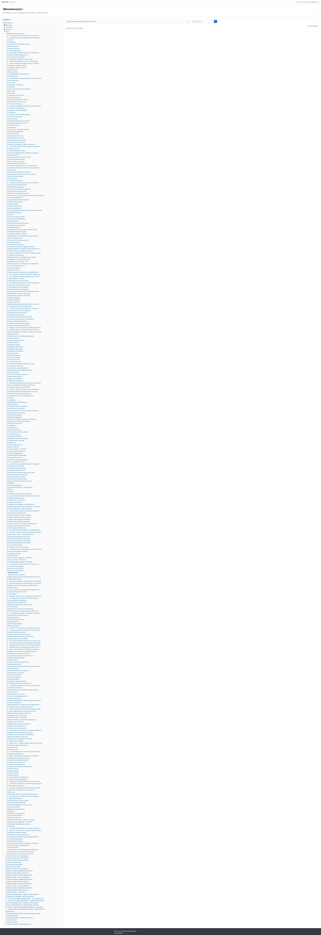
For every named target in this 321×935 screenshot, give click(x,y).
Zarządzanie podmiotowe (15, 349)
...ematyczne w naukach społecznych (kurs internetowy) (24, 581)
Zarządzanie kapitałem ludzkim (17, 65)
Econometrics (12, 127)
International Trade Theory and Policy (19, 157)
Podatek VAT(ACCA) (14, 300)
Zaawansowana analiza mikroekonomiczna (20, 609)
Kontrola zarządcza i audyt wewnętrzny (19, 494)
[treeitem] (32, 473)
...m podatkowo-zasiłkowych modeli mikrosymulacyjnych (25, 783)
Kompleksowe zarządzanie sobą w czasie (20, 59)
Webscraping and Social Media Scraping (20, 370)
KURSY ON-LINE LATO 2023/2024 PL (18, 869)
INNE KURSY (10, 911)
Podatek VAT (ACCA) (14, 298)
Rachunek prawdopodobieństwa (17, 55)
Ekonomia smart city (14, 97)
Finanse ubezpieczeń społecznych (18, 662)
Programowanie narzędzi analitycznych (19, 683)
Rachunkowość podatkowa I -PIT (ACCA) (20, 822)
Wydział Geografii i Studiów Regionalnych (19, 924)
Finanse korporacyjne (14, 702)
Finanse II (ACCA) (13, 447)
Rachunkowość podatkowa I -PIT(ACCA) (20, 557)
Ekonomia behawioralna (15, 238)
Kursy (15, 13)
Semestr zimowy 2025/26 (75, 28)
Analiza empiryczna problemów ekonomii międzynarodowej (25, 195)
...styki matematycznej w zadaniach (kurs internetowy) (24, 751)
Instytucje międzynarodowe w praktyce (19, 515)
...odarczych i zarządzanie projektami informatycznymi (24, 788)
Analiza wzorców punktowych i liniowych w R (21, 790)
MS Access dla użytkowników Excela (19, 325)
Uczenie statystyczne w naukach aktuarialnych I (22, 711)
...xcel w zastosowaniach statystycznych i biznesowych (24, 641)
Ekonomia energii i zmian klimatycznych (20, 306)
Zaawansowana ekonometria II (17, 163)
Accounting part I (13, 353)
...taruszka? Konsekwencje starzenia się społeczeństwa (24, 106)
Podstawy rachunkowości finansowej (19, 525)
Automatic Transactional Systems (18, 459)
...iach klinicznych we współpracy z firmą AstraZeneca (24, 530)
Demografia (11, 93)
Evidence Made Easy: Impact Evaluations (20, 508)
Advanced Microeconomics (16, 244)
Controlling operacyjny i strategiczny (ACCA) (21, 246)
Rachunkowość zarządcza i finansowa (19, 172)
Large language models (15, 677)
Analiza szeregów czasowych (16, 477)
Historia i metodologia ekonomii (17, 696)
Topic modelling (13, 606)
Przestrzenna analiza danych (16, 764)
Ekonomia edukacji (13, 626)
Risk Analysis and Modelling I (16, 219)
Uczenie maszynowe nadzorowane (18, 777)
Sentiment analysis (13, 679)
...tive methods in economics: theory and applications (24, 283)
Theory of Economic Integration (17, 779)
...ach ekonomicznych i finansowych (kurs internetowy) (24, 38)
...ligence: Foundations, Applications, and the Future (23, 756)
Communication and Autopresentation (19, 89)
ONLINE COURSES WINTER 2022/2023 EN (19, 883)
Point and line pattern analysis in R (18, 374)
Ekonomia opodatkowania (15, 131)
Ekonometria (12, 42)
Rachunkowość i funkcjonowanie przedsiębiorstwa (23, 585)
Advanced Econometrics (15, 379)
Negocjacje (11, 87)
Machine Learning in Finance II (17, 728)
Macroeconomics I (13, 372)
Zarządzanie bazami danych (16, 498)
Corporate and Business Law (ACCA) (19, 387)
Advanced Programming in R (16, 470)
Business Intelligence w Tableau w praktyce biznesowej (24, 332)
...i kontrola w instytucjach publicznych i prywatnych (23, 308)
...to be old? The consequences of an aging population (24, 628)
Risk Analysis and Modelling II (17, 528)
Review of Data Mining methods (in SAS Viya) (21, 385)
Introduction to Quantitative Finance (18, 44)
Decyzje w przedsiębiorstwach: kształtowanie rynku (23, 291)
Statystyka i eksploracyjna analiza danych (20, 604)
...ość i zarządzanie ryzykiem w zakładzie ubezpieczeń (24, 274)
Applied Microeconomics (15, 180)
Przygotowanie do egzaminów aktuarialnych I (21, 852)
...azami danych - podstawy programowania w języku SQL (25, 743)
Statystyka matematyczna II (16, 315)
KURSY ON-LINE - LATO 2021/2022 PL (18, 886)
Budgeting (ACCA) (13, 342)
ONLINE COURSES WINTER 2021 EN (17, 890)
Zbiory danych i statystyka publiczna (19, 129)
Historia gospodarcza (14, 208)
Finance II (11, 398)
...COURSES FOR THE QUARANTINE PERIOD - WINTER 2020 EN (25, 909)
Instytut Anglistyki (12, 922)
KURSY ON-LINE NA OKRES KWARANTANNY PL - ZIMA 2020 (25, 907)
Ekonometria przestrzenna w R (17, 191)
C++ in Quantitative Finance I (16, 266)
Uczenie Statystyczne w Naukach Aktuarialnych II (22, 523)
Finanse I (11, 214)
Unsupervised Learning (15, 116)
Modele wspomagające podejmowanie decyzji (21, 419)
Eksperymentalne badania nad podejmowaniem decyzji (24, 577)
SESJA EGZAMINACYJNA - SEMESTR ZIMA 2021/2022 (23, 894)
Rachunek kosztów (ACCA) (16, 466)
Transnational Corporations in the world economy (22, 165)
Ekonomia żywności (14, 48)
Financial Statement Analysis (16, 150)
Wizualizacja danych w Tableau (17, 234)
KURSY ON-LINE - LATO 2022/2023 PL (18, 877)
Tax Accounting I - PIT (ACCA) (17, 560)
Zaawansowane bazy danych (16, 500)
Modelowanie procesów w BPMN (18, 638)
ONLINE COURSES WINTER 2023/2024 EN (19, 875)
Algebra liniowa (12, 70)
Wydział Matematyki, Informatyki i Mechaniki (20, 918)
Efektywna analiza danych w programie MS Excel (22, 651)
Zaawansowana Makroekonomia (17, 321)
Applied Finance (13, 692)
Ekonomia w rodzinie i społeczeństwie (19, 189)
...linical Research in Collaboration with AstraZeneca (23, 796)
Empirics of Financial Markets (16, 802)
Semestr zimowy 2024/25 (15, 566)
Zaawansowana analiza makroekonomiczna (21, 636)
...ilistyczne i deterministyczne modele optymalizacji (23, 389)
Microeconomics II (13, 338)
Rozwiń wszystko (313, 26)
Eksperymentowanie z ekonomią (17, 736)
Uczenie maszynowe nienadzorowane (19, 634)
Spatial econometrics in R (15, 381)
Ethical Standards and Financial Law (18, 200)
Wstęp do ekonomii (13, 148)
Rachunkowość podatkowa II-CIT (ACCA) (20, 317)
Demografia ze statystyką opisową (18, 615)
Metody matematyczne (15, 50)
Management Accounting (15, 84)
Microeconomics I (13, 72)
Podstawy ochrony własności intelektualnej (21, 319)
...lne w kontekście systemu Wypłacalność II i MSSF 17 (24, 276)
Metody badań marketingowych (17, 402)
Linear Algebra (12, 594)
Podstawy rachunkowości (15, 722)
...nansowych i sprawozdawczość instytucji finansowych (24, 532)
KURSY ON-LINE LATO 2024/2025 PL (18, 858)
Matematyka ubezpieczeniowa (17, 513)
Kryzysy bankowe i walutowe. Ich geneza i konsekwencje (25, 210)
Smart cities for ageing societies (17, 551)
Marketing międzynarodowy (16, 159)
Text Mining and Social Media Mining (19, 114)
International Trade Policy (15, 366)
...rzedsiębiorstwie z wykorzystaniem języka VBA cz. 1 (24, 647)
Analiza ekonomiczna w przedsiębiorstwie (20, 396)
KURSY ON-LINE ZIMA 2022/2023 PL (18, 881)
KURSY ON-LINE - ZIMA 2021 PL (16, 892)
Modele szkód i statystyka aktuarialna (19, 519)
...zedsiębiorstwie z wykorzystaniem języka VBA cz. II (24, 329)
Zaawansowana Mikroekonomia (17, 185)
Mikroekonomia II (13, 334)
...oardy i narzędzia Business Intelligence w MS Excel (23, 649)
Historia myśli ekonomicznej (16, 451)
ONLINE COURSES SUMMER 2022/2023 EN (19, 879)
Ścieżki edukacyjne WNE (14, 862)
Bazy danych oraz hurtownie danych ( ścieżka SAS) (23, 263)
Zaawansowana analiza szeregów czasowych (21, 472)
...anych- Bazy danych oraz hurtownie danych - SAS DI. (24, 496)
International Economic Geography (18, 287)
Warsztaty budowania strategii (17, 468)
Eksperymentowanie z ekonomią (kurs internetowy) (23, 410)
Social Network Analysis (15, 624)
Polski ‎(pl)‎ (12, 2)
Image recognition (13, 773)
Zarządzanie (11, 400)
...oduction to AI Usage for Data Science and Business (24, 781)
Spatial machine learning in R (16, 762)
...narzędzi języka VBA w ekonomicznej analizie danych (24, 645)
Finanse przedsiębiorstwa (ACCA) (18, 99)
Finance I (11, 40)
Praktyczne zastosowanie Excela (17, 745)
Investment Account (14, 434)
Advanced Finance (13, 668)
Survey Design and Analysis (16, 408)
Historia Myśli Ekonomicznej (16, 142)
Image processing (13, 771)
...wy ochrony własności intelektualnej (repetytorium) (23, 589)
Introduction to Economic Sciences (18, 547)
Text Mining (11, 112)
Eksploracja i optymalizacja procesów (19, 824)
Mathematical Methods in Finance (18, 123)
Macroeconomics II (13, 155)
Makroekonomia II (13, 133)
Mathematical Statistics (15, 376)
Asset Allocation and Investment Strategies (21, 336)
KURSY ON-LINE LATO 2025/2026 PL (18, 856)
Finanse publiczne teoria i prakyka (18, 800)
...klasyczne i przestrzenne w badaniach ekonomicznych (24, 596)
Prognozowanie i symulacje (16, 440)
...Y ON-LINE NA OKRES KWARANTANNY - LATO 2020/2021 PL (25, 898)
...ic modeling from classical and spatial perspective (23, 598)
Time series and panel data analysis (18, 845)
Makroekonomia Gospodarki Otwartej (19, 421)
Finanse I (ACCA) (13, 204)
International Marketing (15, 485)
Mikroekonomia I (42, 13)
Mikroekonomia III (13, 46)
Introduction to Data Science (16, 108)
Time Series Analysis (14, 357)
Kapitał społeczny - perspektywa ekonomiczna (22, 257)
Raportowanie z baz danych (16, 161)
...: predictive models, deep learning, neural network (23, 182)
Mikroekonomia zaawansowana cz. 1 (19, 193)
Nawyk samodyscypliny (15, 415)
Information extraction (14, 675)
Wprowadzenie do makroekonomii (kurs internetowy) (23, 666)
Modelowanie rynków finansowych (18, 223)
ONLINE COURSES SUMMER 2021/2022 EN (19, 888)
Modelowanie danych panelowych (18, 438)
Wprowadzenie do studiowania (17, 600)
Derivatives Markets (14, 807)
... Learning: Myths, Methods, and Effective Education (23, 511)
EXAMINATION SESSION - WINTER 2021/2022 (20, 896)
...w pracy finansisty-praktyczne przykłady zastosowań (24, 643)
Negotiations (12, 442)
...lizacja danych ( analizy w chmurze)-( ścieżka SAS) (23, 52)
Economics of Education (15, 502)
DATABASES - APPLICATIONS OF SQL (19, 259)
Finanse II (11, 491)
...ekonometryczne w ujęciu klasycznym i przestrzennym (25, 78)
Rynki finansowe (13, 555)
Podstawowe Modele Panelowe (17, 832)
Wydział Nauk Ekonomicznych (27, 13)
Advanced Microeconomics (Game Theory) (20, 656)
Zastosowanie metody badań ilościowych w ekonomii (23, 304)
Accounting (11, 82)
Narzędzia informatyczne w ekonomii (19, 536)
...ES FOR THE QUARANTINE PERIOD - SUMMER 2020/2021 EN (25, 900)
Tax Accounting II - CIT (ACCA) (17, 449)
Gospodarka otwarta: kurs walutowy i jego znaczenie (23, 168)
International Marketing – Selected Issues (20, 487)
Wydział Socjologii (12, 915)
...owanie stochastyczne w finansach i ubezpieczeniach (24, 253)
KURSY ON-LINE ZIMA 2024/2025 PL (18, 860)
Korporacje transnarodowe (16, 619)
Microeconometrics (14, 270)
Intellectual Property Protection (17, 312)
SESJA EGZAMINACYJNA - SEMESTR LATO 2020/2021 (23, 903)
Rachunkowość (12, 119)
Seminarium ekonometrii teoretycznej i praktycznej (23, 843)
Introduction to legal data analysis (18, 368)
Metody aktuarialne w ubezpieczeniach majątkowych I (24, 249)
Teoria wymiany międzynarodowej (18, 240)
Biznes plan (11, 91)
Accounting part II (13, 80)
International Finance (14, 268)
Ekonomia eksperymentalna (16, 217)
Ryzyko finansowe (13, 221)
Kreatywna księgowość (15, 212)
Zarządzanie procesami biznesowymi (19, 323)
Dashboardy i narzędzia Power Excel (19, 653)
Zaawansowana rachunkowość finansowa (20, 732)
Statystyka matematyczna (15, 347)
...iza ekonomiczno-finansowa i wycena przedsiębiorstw (24, 730)
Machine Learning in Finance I (17, 726)
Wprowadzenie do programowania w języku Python (23, 236)
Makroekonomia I (13, 404)
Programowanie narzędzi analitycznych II (20, 766)
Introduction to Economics (16, 255)
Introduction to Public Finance (17, 102)
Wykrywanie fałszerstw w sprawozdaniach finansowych (24, 700)
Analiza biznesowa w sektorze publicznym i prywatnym (24, 506)
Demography (12, 170)
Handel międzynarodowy (15, 841)
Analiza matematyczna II (15, 445)
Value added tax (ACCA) (15, 815)
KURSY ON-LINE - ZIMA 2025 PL (17, 717)
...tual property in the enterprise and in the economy (23, 35)
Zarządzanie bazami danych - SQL (18, 261)
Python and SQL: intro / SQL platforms (19, 310)
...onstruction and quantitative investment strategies (23, 464)
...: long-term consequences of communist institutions (24, 685)
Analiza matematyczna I (15, 206)
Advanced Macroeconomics (16, 694)
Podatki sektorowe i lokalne (16, 278)
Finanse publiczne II (14, 359)
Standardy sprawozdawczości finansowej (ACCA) (22, 229)
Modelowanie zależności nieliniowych (19, 293)
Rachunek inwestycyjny (15, 104)
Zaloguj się (315, 2)
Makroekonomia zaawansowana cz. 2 (19, 834)
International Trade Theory (16, 138)
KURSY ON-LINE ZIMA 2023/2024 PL (18, 873)
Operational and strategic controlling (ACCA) (21, 504)
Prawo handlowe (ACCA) (15, 202)
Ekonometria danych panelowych (18, 474)
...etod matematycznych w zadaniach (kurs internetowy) (24, 583)
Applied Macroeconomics (15, 136)
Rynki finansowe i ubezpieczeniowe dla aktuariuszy (23, 272)
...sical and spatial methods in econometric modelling (23, 828)
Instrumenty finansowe (15, 687)
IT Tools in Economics (14, 361)
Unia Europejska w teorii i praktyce (18, 74)
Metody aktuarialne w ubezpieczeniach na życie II (22, 391)
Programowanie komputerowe (17, 140)
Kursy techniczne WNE (13, 866)
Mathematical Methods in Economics (19, 121)
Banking (10, 489)
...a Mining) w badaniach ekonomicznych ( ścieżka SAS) (24, 383)
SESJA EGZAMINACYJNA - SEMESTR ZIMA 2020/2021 (23, 905)
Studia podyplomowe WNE (14, 864)
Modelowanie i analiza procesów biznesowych (22, 174)
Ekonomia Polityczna (14, 355)
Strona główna (7, 13)
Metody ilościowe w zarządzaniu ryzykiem (20, 251)
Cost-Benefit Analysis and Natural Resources (21, 364)
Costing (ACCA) (12, 427)
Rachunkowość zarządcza (15, 176)
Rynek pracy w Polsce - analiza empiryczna (21, 534)
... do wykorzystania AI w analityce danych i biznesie (23, 63)
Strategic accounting (14, 242)
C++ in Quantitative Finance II (17, 462)
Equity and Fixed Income (15, 457)
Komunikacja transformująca (16, 57)
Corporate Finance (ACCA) (16, 95)
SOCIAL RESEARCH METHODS (17, 455)
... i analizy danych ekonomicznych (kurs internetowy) (24, 630)
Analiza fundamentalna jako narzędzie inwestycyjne (23, 153)
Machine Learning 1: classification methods (21, 854)
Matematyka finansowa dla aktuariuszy (19, 393)
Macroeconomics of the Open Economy (19, 481)
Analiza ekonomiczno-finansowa (17, 406)
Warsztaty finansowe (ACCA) (16, 225)
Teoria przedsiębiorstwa (15, 197)
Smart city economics (14, 430)
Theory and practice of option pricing (19, 285)
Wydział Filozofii (11, 920)
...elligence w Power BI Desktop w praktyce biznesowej (24, 327)
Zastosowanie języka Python (16, 413)
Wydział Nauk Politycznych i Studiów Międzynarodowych (23, 913)
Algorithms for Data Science (16, 813)
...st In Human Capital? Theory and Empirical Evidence (24, 146)
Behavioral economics (14, 817)
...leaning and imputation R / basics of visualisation (23, 61)
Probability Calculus (14, 125)
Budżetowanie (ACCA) (14, 664)
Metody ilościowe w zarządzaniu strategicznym (22, 719)
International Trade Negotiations (17, 110)
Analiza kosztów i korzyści (16, 340)
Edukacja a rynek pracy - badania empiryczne (21, 144)
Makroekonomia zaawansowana (17, 479)
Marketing (11, 483)
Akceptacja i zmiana (14, 344)
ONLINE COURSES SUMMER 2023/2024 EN (20, 871)
